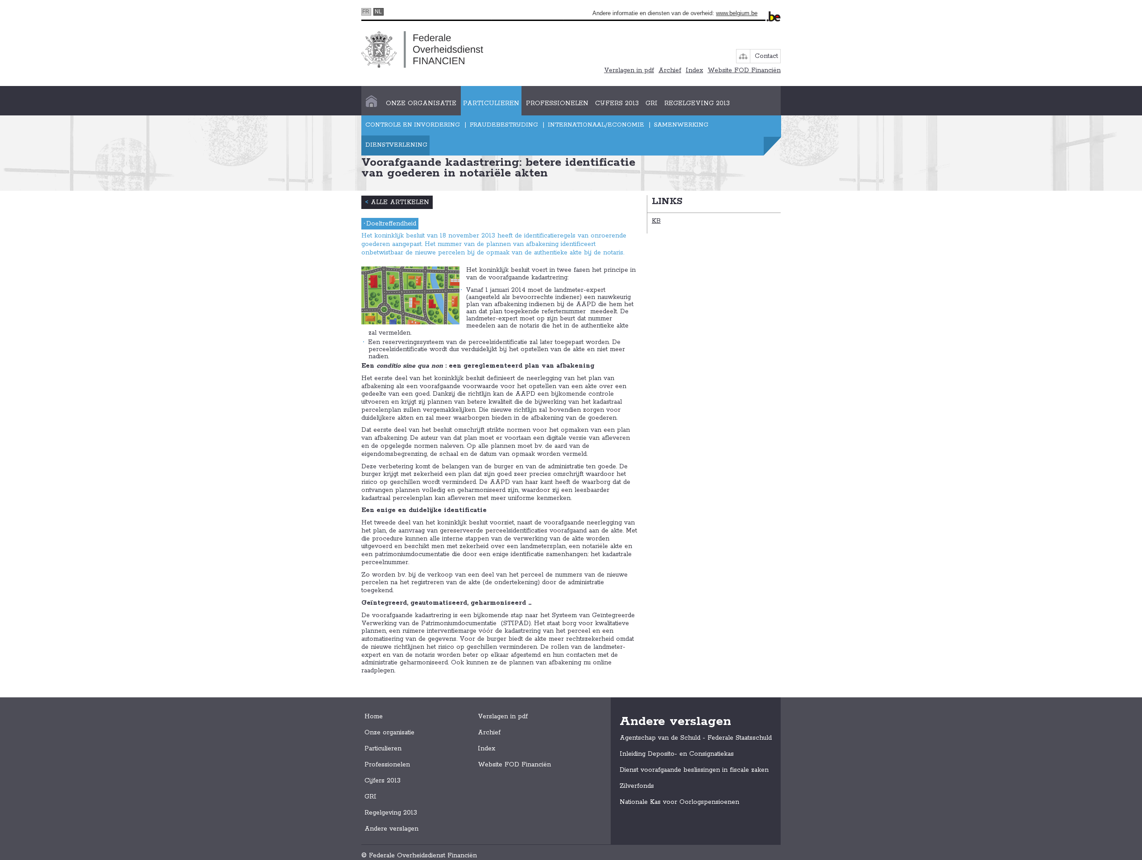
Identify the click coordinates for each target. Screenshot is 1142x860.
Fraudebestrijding (504, 125)
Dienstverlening (396, 145)
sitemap (743, 56)
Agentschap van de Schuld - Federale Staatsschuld (696, 738)
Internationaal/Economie (596, 125)
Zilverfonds (637, 786)
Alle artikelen (397, 202)
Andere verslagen (391, 829)
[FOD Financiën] (422, 49)
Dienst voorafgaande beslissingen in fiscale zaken (694, 770)
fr (365, 11)
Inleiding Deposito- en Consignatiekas (677, 754)
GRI (651, 103)
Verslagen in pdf (629, 70)
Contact (766, 56)
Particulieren (491, 103)
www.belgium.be (736, 13)
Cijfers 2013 (617, 103)
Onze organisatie (421, 103)
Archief (669, 70)
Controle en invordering (412, 125)
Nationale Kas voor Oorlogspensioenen (679, 802)
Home (371, 103)
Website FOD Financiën (744, 70)
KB (656, 221)
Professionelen (557, 103)
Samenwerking (681, 125)
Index (694, 70)
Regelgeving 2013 (697, 103)
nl (378, 11)
